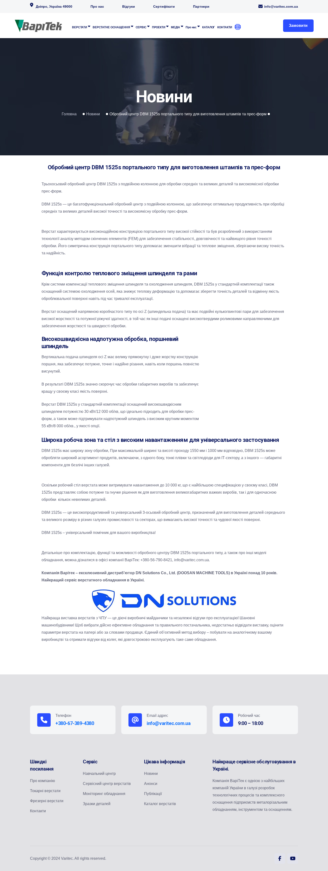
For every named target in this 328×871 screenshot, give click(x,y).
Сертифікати (164, 6)
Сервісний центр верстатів (107, 784)
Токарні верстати (45, 791)
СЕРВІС (141, 27)
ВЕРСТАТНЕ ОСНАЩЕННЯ (111, 27)
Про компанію (42, 781)
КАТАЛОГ (208, 27)
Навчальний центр (99, 774)
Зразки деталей (96, 804)
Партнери (201, 6)
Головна (69, 114)
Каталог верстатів (160, 804)
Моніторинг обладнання (104, 794)
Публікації (153, 794)
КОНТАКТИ (224, 27)
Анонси (150, 784)
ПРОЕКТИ (158, 27)
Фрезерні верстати (46, 801)
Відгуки (128, 6)
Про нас (97, 6)
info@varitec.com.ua (281, 6)
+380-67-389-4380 (74, 723)
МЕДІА (175, 27)
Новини (93, 114)
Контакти (38, 811)
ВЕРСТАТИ (79, 27)
